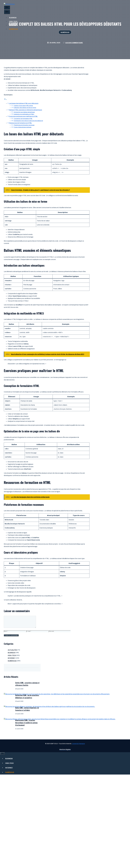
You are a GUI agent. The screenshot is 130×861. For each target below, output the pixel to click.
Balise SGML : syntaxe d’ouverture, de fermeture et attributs (27, 709)
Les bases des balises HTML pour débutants (23, 103)
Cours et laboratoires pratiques (22, 127)
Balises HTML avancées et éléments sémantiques (25, 110)
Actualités (12, 650)
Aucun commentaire (74, 43)
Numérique (13, 29)
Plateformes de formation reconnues (24, 125)
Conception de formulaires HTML (23, 118)
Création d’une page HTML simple (23, 105)
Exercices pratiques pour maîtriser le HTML (23, 116)
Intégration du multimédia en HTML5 (24, 114)
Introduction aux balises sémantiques (24, 112)
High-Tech (13, 21)
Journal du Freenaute (78, 743)
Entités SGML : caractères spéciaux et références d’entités (27, 684)
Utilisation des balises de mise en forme (25, 107)
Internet (13, 25)
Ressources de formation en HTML (20, 123)
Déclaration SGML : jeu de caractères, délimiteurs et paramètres (27, 696)
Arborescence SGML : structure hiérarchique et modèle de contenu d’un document (26, 722)
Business (12, 17)
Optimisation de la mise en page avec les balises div (28, 120)
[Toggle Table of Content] (5, 99)
